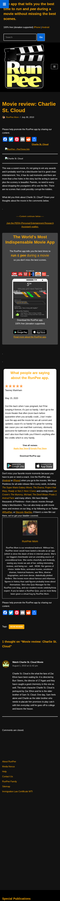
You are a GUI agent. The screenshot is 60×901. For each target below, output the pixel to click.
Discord (19, 512)
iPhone (37, 27)
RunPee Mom (12, 117)
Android (45, 27)
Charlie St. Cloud (40, 144)
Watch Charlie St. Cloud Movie (27, 662)
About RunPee (9, 761)
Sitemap (6, 786)
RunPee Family (9, 781)
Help (4, 771)
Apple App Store (21, 448)
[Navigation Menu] (54, 66)
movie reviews (16, 627)
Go (41, 37)
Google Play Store (38, 448)
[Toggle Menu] (4, 4)
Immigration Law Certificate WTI (17, 791)
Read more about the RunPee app (30, 337)
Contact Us (7, 776)
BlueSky (28, 512)
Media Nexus (8, 766)
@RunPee (7, 512)
